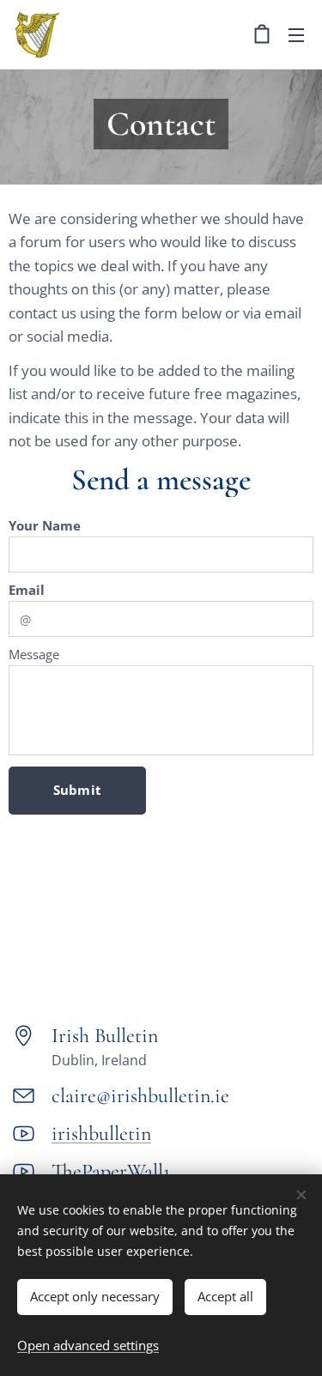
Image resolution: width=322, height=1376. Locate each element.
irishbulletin (101, 1133)
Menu (296, 34)
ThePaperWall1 (111, 1171)
